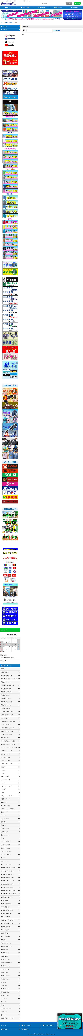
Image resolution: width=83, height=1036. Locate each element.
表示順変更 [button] (57, 30)
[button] (74, 7)
